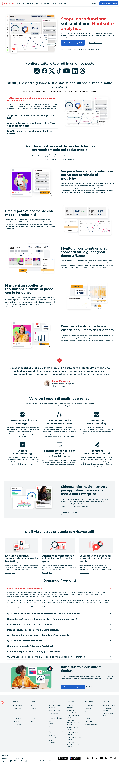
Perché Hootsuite (18, 705)
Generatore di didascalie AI (71, 706)
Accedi (94, 3)
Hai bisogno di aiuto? (109, 705)
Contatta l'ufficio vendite (108, 714)
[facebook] (92, 758)
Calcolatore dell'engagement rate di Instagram (73, 722)
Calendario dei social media (55, 723)
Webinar (87, 718)
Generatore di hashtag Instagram (73, 716)
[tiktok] (115, 758)
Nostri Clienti (17, 718)
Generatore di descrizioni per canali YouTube (73, 744)
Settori (38, 3)
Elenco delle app (90, 721)
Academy (88, 708)
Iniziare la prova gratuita (109, 3)
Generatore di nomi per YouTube (74, 738)
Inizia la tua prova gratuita (73, 43)
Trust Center (15, 761)
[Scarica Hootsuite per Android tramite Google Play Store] (75, 758)
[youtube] (101, 758)
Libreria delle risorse (91, 715)
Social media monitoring (53, 736)
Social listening (53, 713)
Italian (6, 755)
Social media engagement (53, 728)
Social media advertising (53, 741)
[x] (96, 758)
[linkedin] (106, 758)
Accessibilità (47, 761)
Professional (34, 712)
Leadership (16, 715)
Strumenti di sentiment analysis (72, 711)
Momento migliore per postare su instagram (56, 717)
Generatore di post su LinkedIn (73, 733)
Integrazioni (30, 3)
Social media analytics (55, 710)
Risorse (46, 3)
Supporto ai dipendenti (56, 732)
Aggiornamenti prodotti (107, 709)
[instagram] (88, 758)
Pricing (54, 3)
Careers (15, 712)
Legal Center (6, 761)
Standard (33, 708)
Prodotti (19, 3)
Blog (86, 712)
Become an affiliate (91, 724)
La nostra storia (17, 708)
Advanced (34, 715)
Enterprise (62, 3)
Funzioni (33, 721)
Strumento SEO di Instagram (72, 728)
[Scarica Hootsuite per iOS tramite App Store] (62, 758)
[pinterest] (111, 758)
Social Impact (17, 724)
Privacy (23, 761)
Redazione (16, 721)
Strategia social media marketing (55, 706)
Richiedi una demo (95, 43)
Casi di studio (89, 705)
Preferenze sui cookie (34, 761)
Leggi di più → (10, 573)
